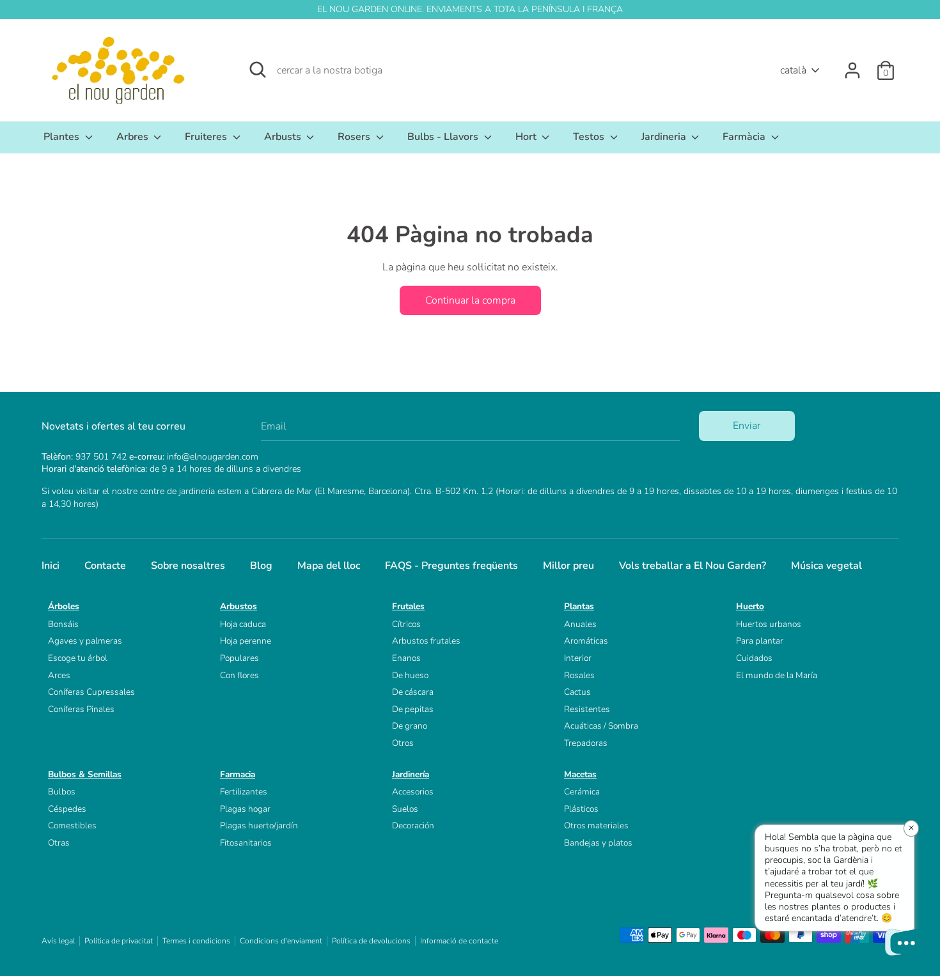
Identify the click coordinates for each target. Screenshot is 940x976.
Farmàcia (745, 137)
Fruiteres (207, 137)
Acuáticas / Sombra (601, 726)
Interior (577, 658)
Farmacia (237, 774)
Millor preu (568, 566)
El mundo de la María (776, 675)
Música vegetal (826, 566)
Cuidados (754, 658)
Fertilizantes (243, 792)
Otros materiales (596, 825)
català (793, 70)
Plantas (579, 606)
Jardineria (665, 137)
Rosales (579, 675)
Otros (403, 743)
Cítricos (406, 624)
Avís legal (58, 941)
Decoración (413, 825)
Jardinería (410, 774)
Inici (50, 566)
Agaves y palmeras (85, 641)
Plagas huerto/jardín (259, 825)
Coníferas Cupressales (91, 692)
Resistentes (587, 709)
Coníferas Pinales (81, 709)
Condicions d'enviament (281, 941)
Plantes (62, 137)
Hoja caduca (243, 624)
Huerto (750, 606)
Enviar (746, 426)
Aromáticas (586, 641)
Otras (59, 843)
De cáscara (413, 692)
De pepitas (413, 709)
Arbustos (238, 606)
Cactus (577, 692)
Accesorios (413, 792)
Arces (59, 675)
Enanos (406, 658)
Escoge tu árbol (77, 658)
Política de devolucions (371, 941)
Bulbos (61, 792)
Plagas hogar (245, 809)
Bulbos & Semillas (84, 774)
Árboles (63, 606)
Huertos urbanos (768, 624)
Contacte (105, 566)
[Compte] (852, 65)
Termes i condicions (196, 941)
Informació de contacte (459, 941)
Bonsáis (63, 624)
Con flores (239, 675)
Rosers (355, 137)
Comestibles (72, 825)
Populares (239, 658)
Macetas (580, 774)
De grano (409, 726)
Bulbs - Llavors (444, 137)
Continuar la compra (470, 300)
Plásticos (581, 809)
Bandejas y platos (598, 843)
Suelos (405, 809)
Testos (590, 137)
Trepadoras (585, 743)
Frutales (408, 606)
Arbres (133, 137)
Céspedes (67, 809)
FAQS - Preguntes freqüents (451, 566)
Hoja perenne (245, 641)
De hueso (410, 675)
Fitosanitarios (246, 843)
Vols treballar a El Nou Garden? (692, 566)
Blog (261, 566)
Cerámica (582, 792)
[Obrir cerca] (257, 69)
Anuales (580, 624)
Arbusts (284, 137)
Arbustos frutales (426, 641)
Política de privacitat (118, 941)
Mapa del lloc (328, 566)
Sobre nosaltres (188, 566)
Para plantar (759, 641)
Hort (527, 137)
